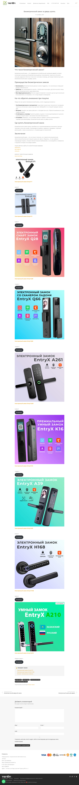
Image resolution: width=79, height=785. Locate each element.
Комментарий (19, 707)
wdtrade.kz (17, 147)
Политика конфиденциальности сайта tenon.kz (31, 778)
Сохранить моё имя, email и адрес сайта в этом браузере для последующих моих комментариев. (36, 740)
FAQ (48, 3)
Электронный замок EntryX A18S (25, 672)
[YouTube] (76, 776)
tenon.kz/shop (18, 156)
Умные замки (31, 684)
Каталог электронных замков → (25, 674)
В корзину (19, 190)
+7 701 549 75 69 (55, 3)
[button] (3, 781)
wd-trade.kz (18, 149)
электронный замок (35, 679)
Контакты (63, 3)
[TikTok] (72, 776)
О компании (5, 778)
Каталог (29, 3)
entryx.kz (17, 151)
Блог (68, 3)
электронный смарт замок (21, 681)
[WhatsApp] (74, 776)
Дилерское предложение (39, 3)
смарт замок (18, 679)
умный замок (26, 679)
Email (42, 725)
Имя (16, 725)
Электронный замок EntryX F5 (25, 670)
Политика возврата (7, 780)
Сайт (16, 731)
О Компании (22, 3)
